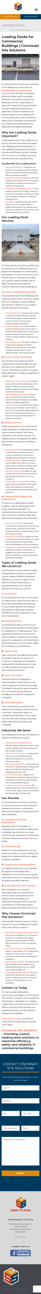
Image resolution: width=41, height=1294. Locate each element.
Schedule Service (10, 17)
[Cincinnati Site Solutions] (18, 6)
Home (14, 30)
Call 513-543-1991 (30, 17)
